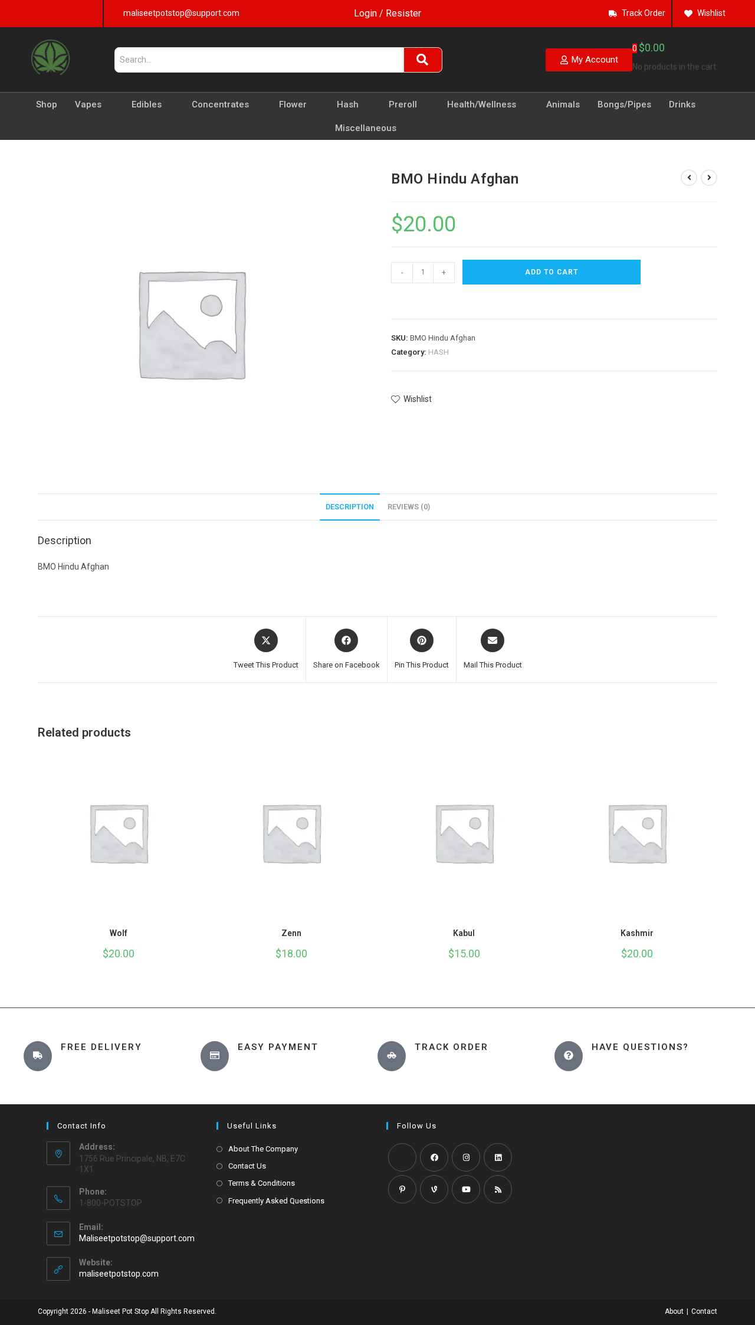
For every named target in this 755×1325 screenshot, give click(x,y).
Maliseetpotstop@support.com (137, 1238)
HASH (438, 352)
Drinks (682, 104)
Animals (563, 104)
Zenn (291, 933)
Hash (348, 104)
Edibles (147, 104)
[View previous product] (689, 177)
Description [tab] (350, 506)
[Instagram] (466, 1157)
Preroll (403, 104)
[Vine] (434, 1189)
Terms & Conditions (261, 1183)
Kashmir (637, 933)
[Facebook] (434, 1157)
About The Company (263, 1148)
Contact (704, 1311)
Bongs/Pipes (624, 104)
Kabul (464, 933)
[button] (396, 299)
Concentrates (220, 104)
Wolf (118, 933)
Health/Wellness (481, 104)
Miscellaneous (365, 128)
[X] (402, 1157)
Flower (293, 104)
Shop (46, 104)
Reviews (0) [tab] (409, 506)
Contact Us (247, 1166)
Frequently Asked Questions (276, 1200)
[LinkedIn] (498, 1157)
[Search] (422, 60)
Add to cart (551, 272)
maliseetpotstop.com (119, 1273)
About (674, 1311)
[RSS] (498, 1189)
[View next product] (709, 177)
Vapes (88, 104)
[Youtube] (466, 1189)
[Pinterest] (402, 1189)
